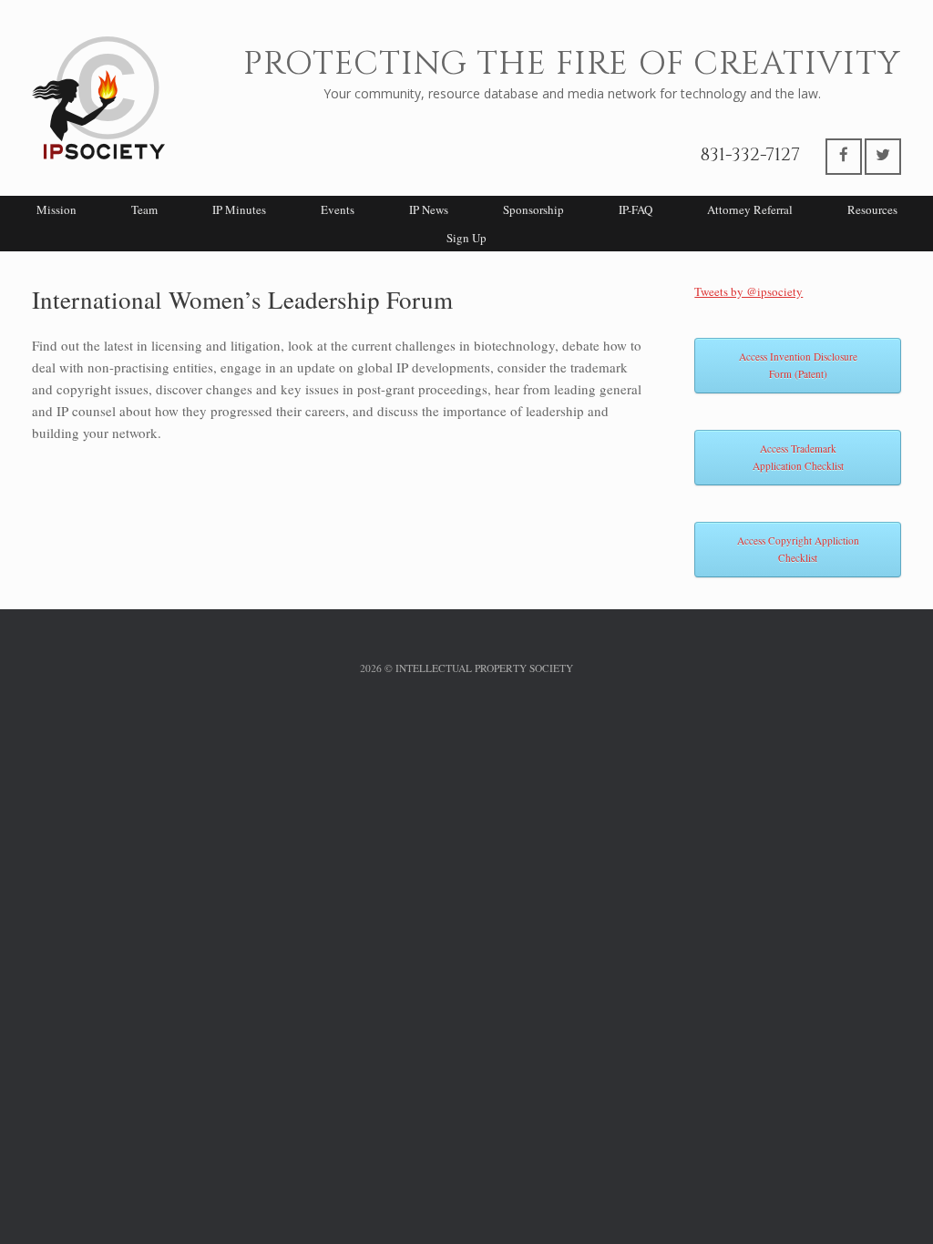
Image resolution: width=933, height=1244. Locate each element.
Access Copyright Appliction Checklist (798, 550)
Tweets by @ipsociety (748, 291)
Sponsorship (533, 209)
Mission (56, 209)
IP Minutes (239, 209)
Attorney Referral (750, 209)
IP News (428, 209)
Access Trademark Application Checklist (798, 458)
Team (144, 209)
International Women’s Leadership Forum (242, 299)
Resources (872, 209)
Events (337, 209)
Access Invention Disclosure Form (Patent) (798, 366)
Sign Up (466, 237)
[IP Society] (98, 97)
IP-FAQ (635, 209)
